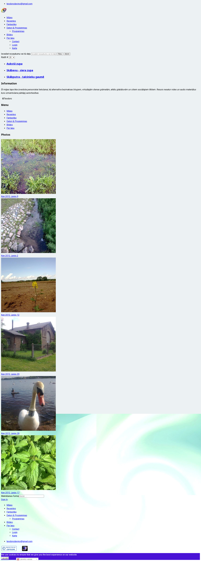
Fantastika (11, 24)
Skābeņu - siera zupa (20, 70)
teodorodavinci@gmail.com (19, 3)
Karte (14, 48)
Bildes (10, 34)
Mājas (9, 17)
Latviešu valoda (25, 559)
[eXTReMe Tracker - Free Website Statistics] (25, 550)
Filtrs (60, 54)
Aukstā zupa (14, 63)
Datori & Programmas (17, 28)
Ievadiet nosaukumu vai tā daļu (16, 54)
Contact (15, 41)
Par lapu (10, 38)
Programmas (18, 31)
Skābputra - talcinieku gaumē (25, 77)
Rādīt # (5, 57)
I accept (5, 558)
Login (14, 45)
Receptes (11, 21)
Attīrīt (67, 54)
